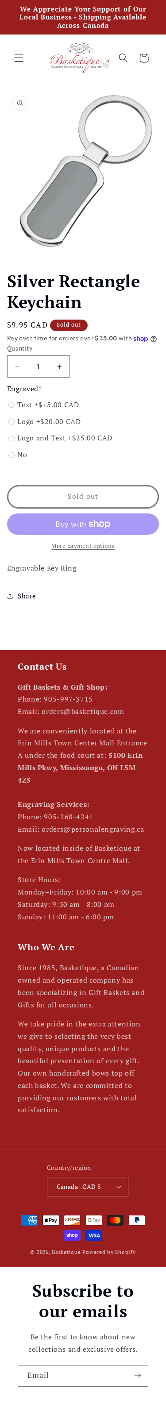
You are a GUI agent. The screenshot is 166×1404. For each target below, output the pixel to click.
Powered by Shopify (108, 1252)
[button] (18, 58)
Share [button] (27, 596)
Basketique (66, 1252)
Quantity (19, 348)
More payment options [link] (83, 546)
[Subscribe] (137, 1376)
